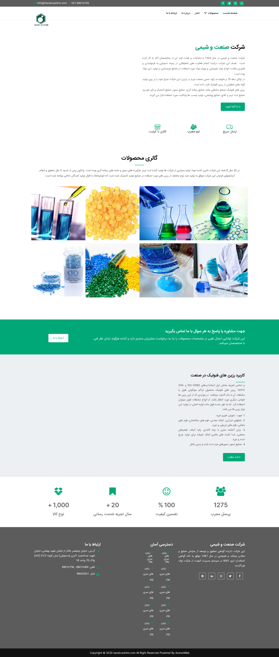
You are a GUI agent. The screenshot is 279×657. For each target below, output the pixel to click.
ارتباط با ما (171, 13)
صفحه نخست (230, 13)
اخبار (197, 13)
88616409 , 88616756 (75, 567)
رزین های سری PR (165, 574)
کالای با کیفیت (157, 131)
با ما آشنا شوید (232, 106)
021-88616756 (80, 3)
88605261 (83, 574)
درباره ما (185, 13)
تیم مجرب (193, 131)
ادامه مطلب (234, 457)
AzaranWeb (182, 652)
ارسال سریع (229, 131)
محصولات (213, 13)
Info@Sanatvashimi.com (52, 3)
